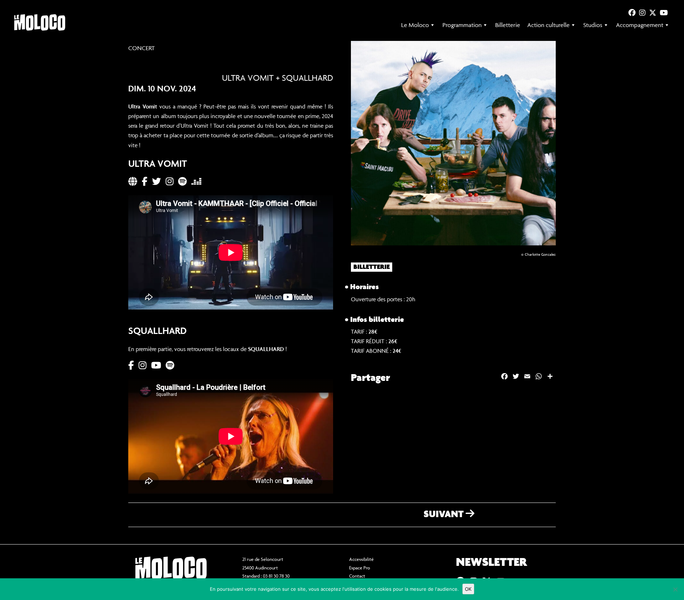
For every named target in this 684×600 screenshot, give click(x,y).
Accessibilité (361, 559)
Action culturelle (548, 24)
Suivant (445, 515)
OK (468, 589)
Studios (592, 24)
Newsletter (491, 562)
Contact (357, 576)
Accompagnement (639, 24)
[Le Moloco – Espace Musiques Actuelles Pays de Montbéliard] (39, 22)
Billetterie (507, 24)
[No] (675, 589)
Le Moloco (415, 24)
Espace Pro (359, 567)
